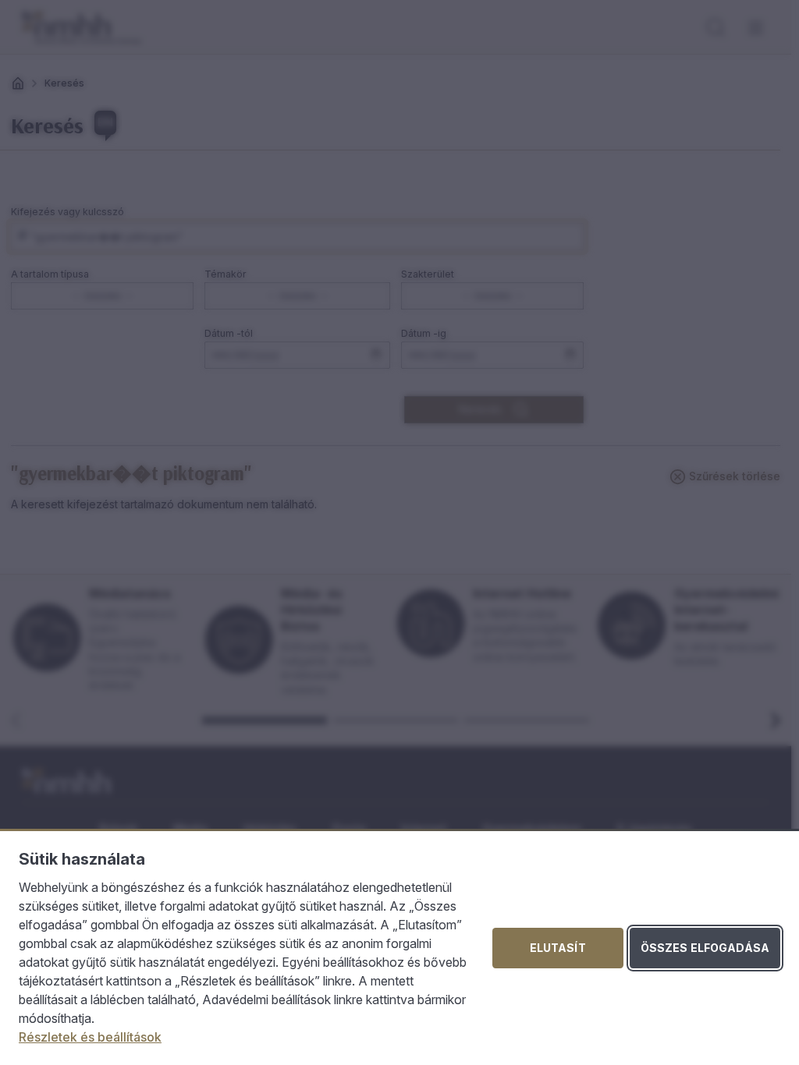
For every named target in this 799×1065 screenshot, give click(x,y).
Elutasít (558, 947)
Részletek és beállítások (90, 1037)
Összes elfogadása (705, 947)
